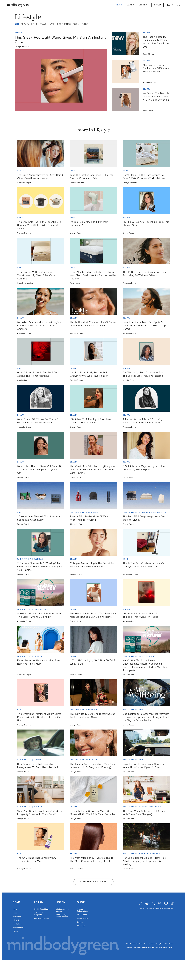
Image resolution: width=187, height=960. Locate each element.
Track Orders (82, 915)
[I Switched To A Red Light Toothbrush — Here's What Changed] (93, 398)
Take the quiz (82, 918)
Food (15, 913)
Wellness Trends (60, 24)
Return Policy (168, 944)
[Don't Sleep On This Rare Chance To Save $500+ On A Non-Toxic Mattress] (146, 153)
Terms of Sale (134, 944)
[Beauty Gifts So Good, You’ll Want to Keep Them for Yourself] (93, 495)
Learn (38, 902)
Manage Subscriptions (82, 910)
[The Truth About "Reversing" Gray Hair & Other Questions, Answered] (40, 153)
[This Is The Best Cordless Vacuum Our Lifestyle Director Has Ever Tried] (146, 542)
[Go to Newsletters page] (168, 5)
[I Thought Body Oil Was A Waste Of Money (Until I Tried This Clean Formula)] (93, 789)
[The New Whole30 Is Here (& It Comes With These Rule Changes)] (146, 789)
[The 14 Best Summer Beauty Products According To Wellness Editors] (146, 251)
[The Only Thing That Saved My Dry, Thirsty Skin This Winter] (40, 836)
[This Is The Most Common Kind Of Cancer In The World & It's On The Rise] (93, 301)
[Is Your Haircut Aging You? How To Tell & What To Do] (93, 639)
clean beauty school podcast (62, 916)
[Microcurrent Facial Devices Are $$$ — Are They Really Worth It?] (126, 71)
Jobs (127, 944)
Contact (80, 922)
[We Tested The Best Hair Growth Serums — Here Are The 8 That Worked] (126, 99)
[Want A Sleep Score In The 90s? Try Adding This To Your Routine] (40, 351)
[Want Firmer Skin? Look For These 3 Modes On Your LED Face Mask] (40, 398)
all (17, 24)
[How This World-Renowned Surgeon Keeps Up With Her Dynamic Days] (146, 743)
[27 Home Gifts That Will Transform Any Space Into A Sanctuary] (40, 495)
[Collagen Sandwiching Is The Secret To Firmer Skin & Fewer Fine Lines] (93, 542)
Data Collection (146, 947)
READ (119, 5)
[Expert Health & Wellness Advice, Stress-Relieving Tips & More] (40, 639)
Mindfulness (17, 924)
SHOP (157, 5)
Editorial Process (157, 947)
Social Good (80, 24)
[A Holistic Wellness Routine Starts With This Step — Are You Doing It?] (40, 592)
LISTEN (143, 5)
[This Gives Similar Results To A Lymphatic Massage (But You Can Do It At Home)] (93, 592)
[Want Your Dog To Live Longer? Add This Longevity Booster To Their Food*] (40, 789)
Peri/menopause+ (41, 918)
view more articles (93, 882)
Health (15, 909)
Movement (17, 917)
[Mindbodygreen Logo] (18, 5)
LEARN (131, 5)
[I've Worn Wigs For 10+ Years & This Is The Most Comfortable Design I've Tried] (93, 836)
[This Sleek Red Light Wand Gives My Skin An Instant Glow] (61, 80)
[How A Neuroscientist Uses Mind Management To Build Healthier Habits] (40, 743)
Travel (44, 24)
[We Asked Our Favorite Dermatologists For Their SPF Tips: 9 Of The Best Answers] (40, 301)
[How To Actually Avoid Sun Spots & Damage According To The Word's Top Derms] (146, 301)
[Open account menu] (178, 5)
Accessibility (129, 947)
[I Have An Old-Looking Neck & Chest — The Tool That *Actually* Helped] (146, 592)
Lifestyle (16, 920)
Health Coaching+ (41, 909)
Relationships (18, 928)
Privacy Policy (160, 944)
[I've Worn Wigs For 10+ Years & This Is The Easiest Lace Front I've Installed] (146, 351)
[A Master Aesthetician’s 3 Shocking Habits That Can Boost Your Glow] (146, 398)
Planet (15, 931)
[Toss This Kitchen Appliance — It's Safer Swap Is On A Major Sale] (93, 153)
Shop (81, 902)
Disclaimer (152, 944)
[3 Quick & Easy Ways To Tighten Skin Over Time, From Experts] (146, 445)
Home (34, 24)
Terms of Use (143, 944)
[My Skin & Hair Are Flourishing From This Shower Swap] (146, 200)
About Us (81, 926)
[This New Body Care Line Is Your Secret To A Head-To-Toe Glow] (93, 692)
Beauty (25, 24)
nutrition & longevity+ (38, 914)
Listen (60, 902)
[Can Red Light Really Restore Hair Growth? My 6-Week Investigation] (93, 351)
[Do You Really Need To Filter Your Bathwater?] (93, 200)
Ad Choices (137, 947)
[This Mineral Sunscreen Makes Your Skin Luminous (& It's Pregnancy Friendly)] (93, 743)
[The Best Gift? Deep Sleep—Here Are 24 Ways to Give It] (146, 495)
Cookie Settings (167, 947)
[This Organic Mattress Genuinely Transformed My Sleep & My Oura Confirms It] (40, 251)
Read (16, 902)
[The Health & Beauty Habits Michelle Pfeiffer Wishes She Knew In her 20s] (126, 43)
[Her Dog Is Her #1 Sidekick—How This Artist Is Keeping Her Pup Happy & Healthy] (146, 836)
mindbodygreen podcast (62, 910)
